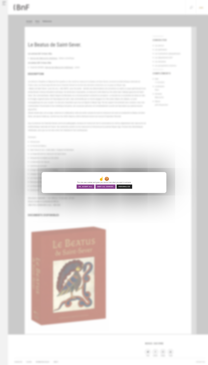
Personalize (124, 187)
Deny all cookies (105, 187)
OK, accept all (85, 187)
